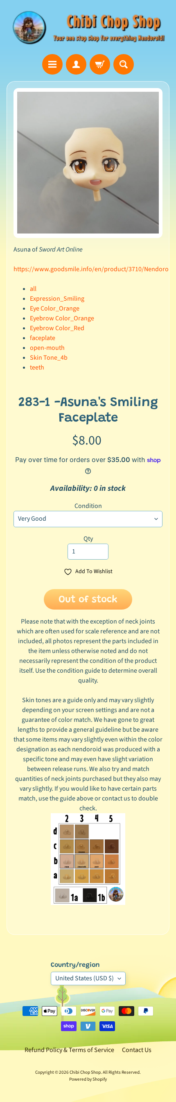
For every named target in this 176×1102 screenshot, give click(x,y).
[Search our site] (123, 64)
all (33, 288)
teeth (37, 367)
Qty (88, 538)
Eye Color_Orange (54, 308)
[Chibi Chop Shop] (88, 27)
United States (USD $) (84, 978)
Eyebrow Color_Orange (62, 318)
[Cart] (100, 64)
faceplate (42, 337)
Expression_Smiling (57, 298)
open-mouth (47, 347)
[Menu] (52, 64)
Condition (88, 505)
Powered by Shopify (88, 1079)
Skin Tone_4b (49, 357)
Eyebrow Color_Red (57, 328)
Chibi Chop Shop (85, 1072)
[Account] (76, 64)
